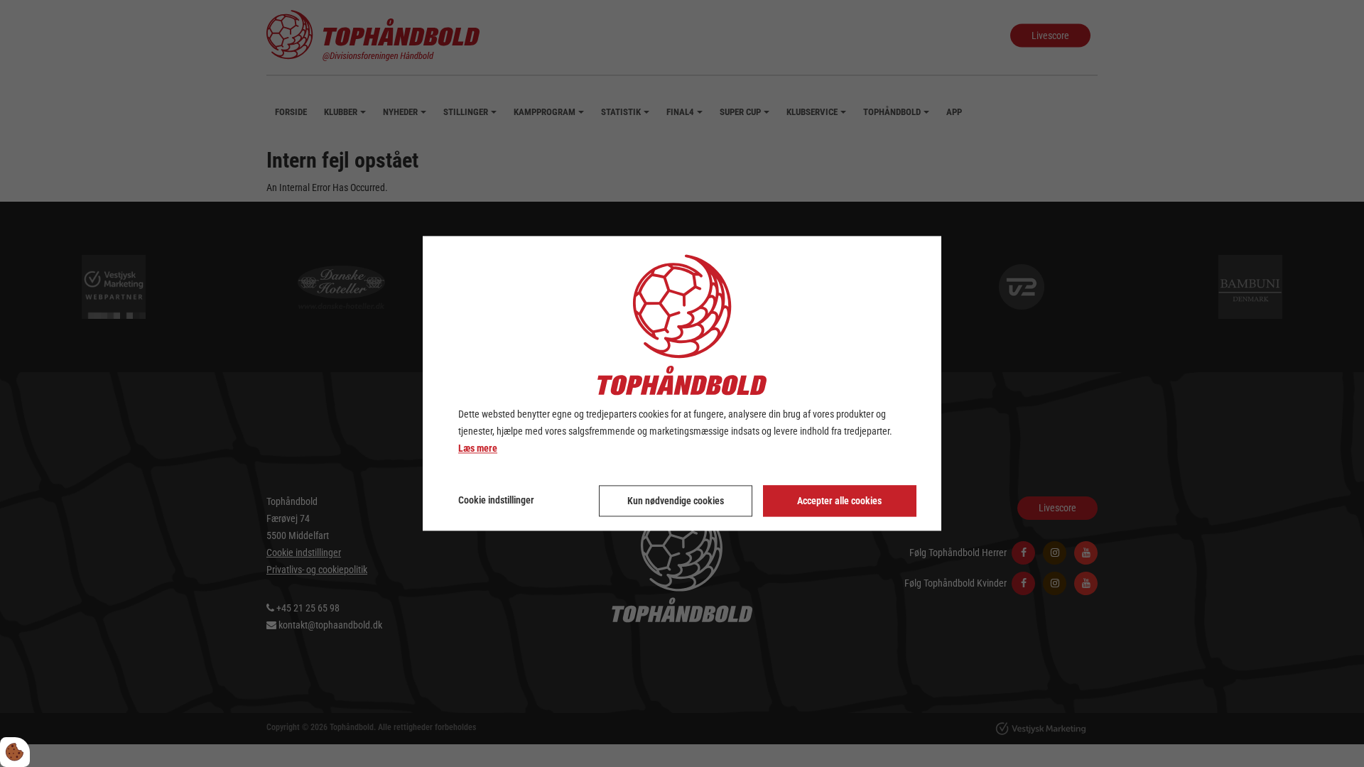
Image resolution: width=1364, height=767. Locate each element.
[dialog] (682, 383)
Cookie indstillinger (496, 500)
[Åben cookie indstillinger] (15, 752)
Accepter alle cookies (839, 501)
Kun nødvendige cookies (675, 501)
